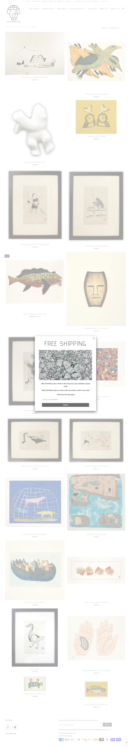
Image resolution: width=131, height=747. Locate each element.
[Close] (93, 338)
